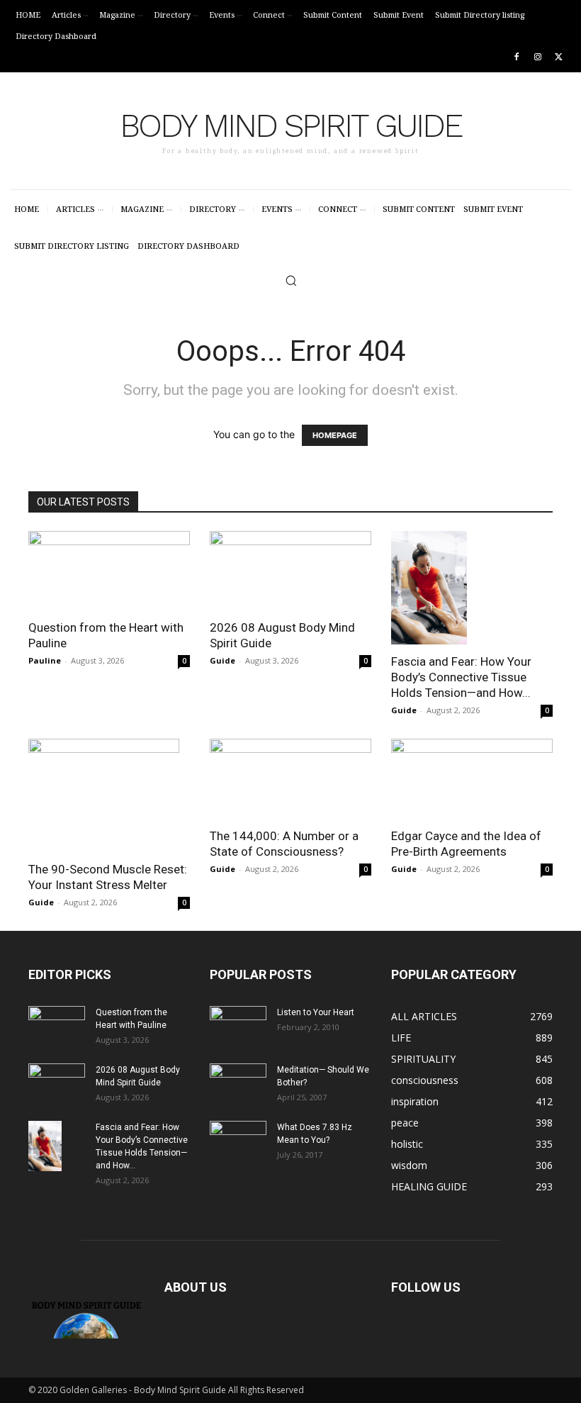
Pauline (44, 660)
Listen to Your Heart (315, 1012)
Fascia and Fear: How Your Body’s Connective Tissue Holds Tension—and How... (461, 677)
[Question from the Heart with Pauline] (109, 571)
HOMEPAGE (334, 435)
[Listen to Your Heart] (238, 1026)
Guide (222, 660)
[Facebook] (516, 57)
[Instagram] (537, 57)
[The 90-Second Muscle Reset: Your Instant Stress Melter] (109, 795)
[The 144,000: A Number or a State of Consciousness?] (290, 779)
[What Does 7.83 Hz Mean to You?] (238, 1141)
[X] (558, 57)
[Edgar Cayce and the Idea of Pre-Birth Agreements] (472, 779)
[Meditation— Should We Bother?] (238, 1083)
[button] (291, 280)
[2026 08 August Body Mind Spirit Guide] (290, 571)
